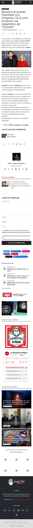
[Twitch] (20, 169)
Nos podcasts (4, 185)
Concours (25, 521)
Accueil (3, 6)
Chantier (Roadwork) (11, 136)
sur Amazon (17, 125)
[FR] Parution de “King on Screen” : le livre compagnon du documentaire (18, 277)
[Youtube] (27, 169)
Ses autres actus (7, 444)
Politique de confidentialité (23, 523)
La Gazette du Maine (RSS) (10, 521)
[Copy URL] (24, 33)
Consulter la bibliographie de (14, 129)
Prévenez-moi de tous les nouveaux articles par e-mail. (16, 239)
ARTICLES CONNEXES (8, 177)
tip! (7, 295)
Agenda (20, 521)
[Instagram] (13, 169)
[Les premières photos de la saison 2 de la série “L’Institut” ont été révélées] (16, 418)
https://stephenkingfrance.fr (16, 165)
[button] (3, 2)
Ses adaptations (5, 8)
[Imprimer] (20, 33)
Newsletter (6, 523)
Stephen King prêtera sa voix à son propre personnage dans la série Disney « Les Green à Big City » (16, 440)
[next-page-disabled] (5, 192)
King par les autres (7, 406)
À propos (13, 523)
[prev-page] (3, 192)
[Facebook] (8, 33)
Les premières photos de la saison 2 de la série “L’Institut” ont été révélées (16, 423)
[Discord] (5, 169)
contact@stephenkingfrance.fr (21, 499)
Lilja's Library (11, 134)
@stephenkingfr (16, 452)
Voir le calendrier (6, 288)
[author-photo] (16, 161)
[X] (12, 33)
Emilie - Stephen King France (10, 29)
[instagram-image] (5, 459)
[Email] (16, 33)
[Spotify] (16, 169)
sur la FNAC (25, 125)
